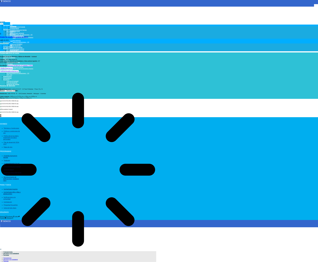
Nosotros (6, 48)
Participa (6, 255)
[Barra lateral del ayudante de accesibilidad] (316, 6)
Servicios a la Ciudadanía (11, 253)
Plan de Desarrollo (12, 51)
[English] (0, 7)
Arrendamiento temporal (14, 40)
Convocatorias (8, 47)
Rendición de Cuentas (13, 53)
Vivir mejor (10, 33)
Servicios (6, 29)
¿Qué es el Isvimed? (13, 81)
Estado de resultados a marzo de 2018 (14, 37)
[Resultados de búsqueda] (78, 170)
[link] (6, 222)
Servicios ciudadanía (9, 57)
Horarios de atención (7, 86)
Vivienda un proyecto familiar (15, 67)
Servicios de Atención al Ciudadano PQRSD (20, 65)
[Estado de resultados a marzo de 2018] (0, 33)
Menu (3, 22)
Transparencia (7, 252)
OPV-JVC (9, 75)
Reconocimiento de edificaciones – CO (18, 42)
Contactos (3, 53)
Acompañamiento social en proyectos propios (20, 68)
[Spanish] (2, 7)
